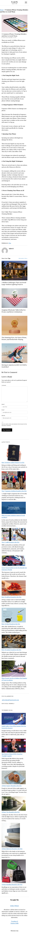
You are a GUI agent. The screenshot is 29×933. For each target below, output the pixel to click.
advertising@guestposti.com (10, 700)
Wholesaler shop (14, 930)
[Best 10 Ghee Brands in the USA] (14, 615)
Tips (10, 243)
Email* (3, 409)
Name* (3, 404)
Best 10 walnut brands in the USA (11, 650)
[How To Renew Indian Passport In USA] (14, 453)
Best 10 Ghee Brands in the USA (11, 624)
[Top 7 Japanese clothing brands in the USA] (14, 480)
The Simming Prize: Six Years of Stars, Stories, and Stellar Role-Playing (14, 338)
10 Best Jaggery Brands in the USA (12, 786)
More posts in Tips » (23, 258)
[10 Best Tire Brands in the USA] (14, 803)
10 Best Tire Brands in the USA (11, 812)
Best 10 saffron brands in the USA (11, 597)
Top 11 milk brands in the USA (10, 542)
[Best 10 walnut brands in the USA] (14, 642)
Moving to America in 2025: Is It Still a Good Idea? (14, 366)
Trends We (14, 2)
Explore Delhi (14, 923)
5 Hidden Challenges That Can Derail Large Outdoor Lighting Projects (14, 283)
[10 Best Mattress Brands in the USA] (11, 835)
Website (3, 415)
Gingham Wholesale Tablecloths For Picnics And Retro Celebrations (14, 311)
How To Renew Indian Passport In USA (13, 462)
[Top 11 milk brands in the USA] (14, 534)
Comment (4, 385)
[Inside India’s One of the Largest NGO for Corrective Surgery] (14, 719)
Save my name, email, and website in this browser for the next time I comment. (14, 424)
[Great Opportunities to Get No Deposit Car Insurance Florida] (14, 561)
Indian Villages (14, 906)
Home (1, 10)
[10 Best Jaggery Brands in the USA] (14, 777)
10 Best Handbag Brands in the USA (12, 884)
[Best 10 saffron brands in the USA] (14, 588)
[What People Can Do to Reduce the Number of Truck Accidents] (14, 668)
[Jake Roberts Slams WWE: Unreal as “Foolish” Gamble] (14, 746)
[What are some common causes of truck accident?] (14, 508)
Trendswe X (14, 921)
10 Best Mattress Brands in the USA (12, 849)
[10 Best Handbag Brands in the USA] (14, 871)
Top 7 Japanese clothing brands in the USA (14, 491)
